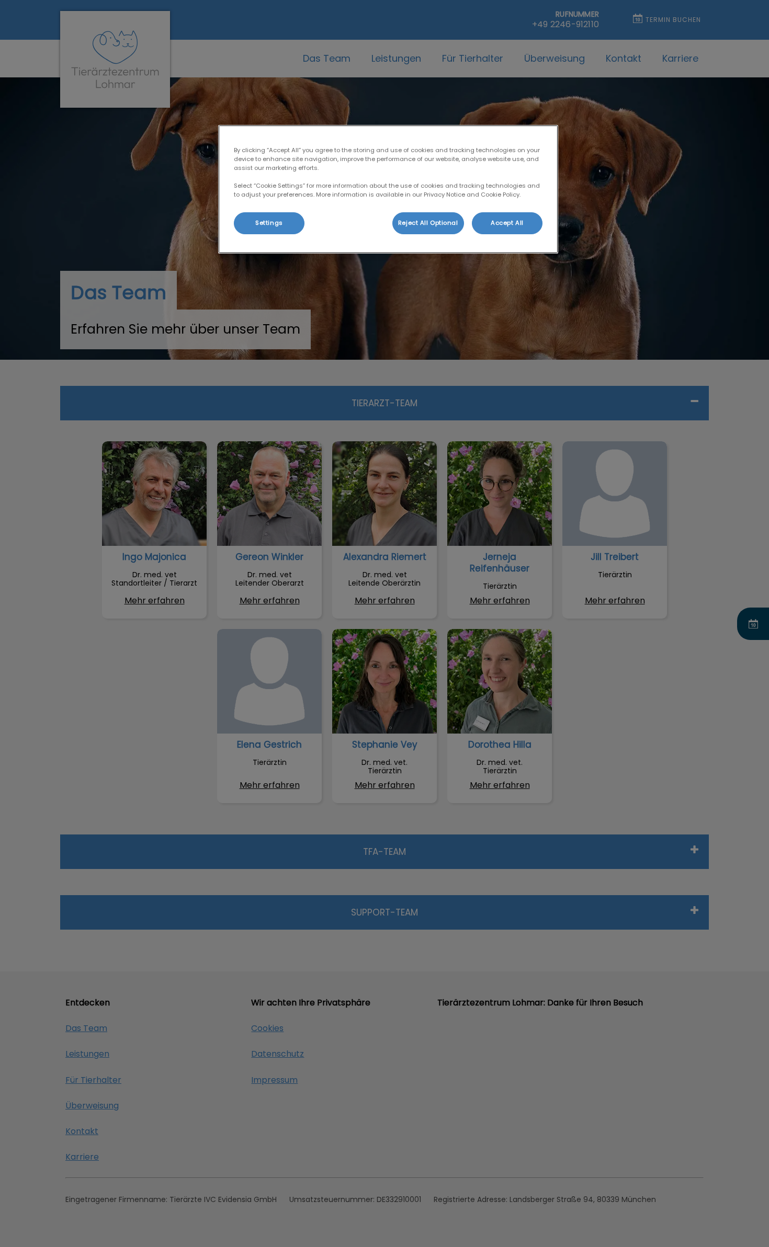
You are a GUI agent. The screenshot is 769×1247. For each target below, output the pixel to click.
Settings (269, 223)
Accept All (507, 223)
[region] (388, 189)
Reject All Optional (428, 223)
